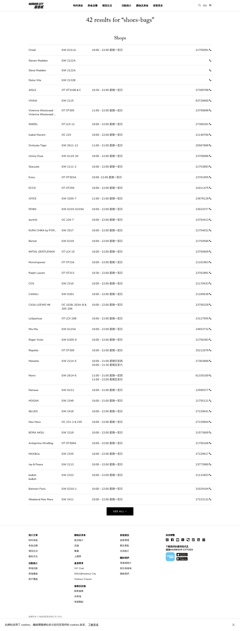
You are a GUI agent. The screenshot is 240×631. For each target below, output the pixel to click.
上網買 (77, 556)
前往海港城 (125, 568)
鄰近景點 (124, 545)
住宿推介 (124, 551)
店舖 (76, 545)
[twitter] (182, 539)
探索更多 (158, 5)
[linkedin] (198, 539)
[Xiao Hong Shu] (203, 539)
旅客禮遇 (124, 540)
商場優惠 (33, 573)
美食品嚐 (92, 5)
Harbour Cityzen (83, 579)
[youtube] (177, 539)
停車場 (77, 596)
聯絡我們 (124, 573)
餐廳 (76, 551)
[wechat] (188, 539)
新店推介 (78, 540)
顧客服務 (78, 591)
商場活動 (33, 568)
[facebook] (172, 539)
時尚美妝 (78, 5)
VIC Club (79, 568)
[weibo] (193, 539)
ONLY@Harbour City (85, 573)
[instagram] (167, 539)
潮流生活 (107, 5)
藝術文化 (33, 556)
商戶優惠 (33, 579)
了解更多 (93, 625)
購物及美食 (142, 5)
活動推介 (126, 5)
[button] (199, 5)
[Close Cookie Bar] (233, 624)
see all (119, 511)
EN (205, 5)
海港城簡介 (125, 562)
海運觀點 (78, 601)
